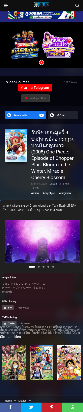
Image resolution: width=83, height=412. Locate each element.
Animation (65, 193)
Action (35, 193)
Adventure (49, 193)
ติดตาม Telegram (35, 87)
